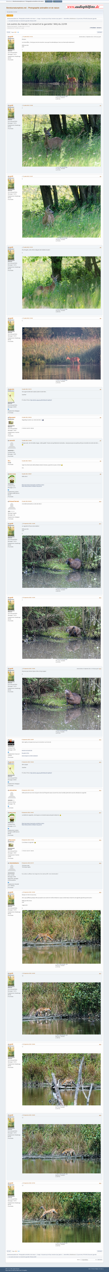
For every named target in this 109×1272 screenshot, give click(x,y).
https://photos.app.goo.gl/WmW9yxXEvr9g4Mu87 (41, 400)
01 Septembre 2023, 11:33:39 (29, 597)
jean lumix (80, 18)
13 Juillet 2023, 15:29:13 (26, 389)
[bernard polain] (8, 752)
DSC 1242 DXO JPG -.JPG (62, 1174)
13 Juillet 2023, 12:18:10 (28, 247)
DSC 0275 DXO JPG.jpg (62, 588)
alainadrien (13, 790)
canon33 (12, 440)
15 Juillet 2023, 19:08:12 (26, 460)
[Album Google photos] (8, 409)
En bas (8, 32)
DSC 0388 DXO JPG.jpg (62, 309)
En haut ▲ (101, 1268)
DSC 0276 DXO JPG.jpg (62, 659)
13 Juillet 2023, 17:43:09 (26, 440)
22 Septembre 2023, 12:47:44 (29, 1183)
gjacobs (94, 18)
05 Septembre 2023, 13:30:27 (28, 812)
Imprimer (99, 32)
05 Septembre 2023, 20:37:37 (28, 863)
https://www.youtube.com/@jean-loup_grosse (32, 486)
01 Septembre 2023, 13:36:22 (28, 762)
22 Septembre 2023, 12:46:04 (29, 1044)
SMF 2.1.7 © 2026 (8, 1268)
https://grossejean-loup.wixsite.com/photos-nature (33, 484)
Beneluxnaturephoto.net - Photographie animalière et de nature (32, 8)
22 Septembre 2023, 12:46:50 (29, 1115)
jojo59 (11, 36)
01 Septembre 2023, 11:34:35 (29, 668)
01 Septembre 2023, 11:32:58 (29, 523)
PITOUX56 (85, 18)
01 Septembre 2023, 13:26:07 (28, 739)
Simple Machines (16, 1268)
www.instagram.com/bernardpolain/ (30, 755)
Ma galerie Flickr (25, 753)
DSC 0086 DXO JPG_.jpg (62, 96)
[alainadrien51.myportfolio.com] (8, 806)
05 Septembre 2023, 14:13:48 (28, 839)
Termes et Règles (94, 1268)
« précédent (93, 27)
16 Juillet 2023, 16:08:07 (26, 473)
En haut (9, 1251)
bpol (10, 739)
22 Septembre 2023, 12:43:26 (29, 892)
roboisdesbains (14, 863)
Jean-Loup (12, 474)
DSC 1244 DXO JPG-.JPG (62, 1243)
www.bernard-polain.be (27, 750)
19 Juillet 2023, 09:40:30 (26, 501)
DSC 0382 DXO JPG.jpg (62, 238)
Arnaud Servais (14, 501)
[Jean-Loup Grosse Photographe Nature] (8, 489)
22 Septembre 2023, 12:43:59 (29, 973)
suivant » (99, 27)
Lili (77, 18)
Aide (89, 1268)
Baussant (90, 18)
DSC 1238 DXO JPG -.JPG (62, 1035)
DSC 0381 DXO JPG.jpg (62, 167)
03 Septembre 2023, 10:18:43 (28, 790)
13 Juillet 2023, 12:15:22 (28, 36)
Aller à (78, 1259)
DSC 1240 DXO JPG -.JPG (62, 1106)
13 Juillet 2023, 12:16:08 (28, 105)
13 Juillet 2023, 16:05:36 (26, 417)
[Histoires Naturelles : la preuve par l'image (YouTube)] (8, 882)
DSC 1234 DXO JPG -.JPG (62, 964)
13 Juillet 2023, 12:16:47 (28, 176)
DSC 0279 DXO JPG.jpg (62, 730)
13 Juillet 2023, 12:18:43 (28, 318)
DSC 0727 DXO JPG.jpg (62, 380)
